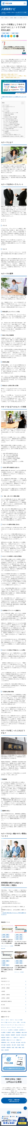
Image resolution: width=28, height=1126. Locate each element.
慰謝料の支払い (8, 133)
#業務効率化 (3, 1042)
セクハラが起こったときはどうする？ (11, 130)
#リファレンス (4, 1030)
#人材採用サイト (22, 1030)
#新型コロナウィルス (10, 1040)
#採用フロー (16, 1037)
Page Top (25, 1108)
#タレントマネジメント (20, 1025)
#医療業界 (13, 1035)
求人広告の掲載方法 (5, 1008)
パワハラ (6, 108)
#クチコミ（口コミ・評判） (14, 1022)
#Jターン (7, 1020)
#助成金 (3, 1035)
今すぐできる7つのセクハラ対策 (9, 118)
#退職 (16, 1047)
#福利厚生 (8, 1045)
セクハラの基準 (6, 111)
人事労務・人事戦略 (13, 17)
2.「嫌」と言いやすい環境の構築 (11, 121)
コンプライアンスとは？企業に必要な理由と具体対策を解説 (20, 943)
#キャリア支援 (4, 1022)
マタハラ (6, 109)
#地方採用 (18, 1035)
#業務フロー (19, 1040)
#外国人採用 (23, 1035)
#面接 (23, 1047)
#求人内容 (13, 1042)
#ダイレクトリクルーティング (7, 1025)
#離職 (19, 1047)
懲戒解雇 (6, 131)
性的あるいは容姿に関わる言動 (11, 116)
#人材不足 (10, 1030)
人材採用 (3, 991)
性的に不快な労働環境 (9, 114)
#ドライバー (3, 1027)
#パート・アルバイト (11, 1027)
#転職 (13, 1047)
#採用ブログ (22, 1037)
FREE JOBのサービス (5, 981)
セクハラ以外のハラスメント (9, 106)
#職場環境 (8, 1047)
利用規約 (13, 1116)
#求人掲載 (3, 1045)
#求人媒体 (18, 1042)
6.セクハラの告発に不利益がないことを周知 (13, 127)
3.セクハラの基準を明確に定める (11, 122)
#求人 (8, 1042)
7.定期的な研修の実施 (9, 128)
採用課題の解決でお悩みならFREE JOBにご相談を (13, 136)
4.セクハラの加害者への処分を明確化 (12, 124)
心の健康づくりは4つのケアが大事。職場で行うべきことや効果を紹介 (7, 941)
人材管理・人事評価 (15, 33)
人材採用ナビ (6, 17)
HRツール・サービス (5, 984)
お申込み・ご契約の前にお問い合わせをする (14, 1100)
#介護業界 (8, 1032)
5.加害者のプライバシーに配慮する (12, 125)
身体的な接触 (7, 115)
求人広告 (3, 1004)
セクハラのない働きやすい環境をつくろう (12, 134)
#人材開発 (3, 1032)
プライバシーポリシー (22, 1116)
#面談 (2, 1050)
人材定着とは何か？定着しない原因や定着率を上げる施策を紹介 (20, 967)
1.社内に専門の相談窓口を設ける (11, 120)
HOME (2, 17)
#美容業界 (3, 1047)
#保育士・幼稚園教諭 (16, 1032)
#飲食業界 (7, 1050)
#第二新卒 (14, 1045)
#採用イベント (9, 1037)
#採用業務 (3, 1040)
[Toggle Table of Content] (21, 103)
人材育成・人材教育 (5, 998)
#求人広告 (23, 1042)
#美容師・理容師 (20, 1045)
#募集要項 (7, 1035)
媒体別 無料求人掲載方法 (6, 1001)
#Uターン (12, 1020)
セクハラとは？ (6, 105)
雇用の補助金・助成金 (5, 1011)
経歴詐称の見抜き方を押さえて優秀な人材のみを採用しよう (7, 969)
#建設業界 (3, 1037)
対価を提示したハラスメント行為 (11, 112)
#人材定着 (22, 972)
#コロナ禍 (23, 1022)
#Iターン (3, 1020)
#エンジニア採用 (18, 1020)
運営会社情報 (6, 1116)
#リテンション (17, 972)
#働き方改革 (3, 948)
